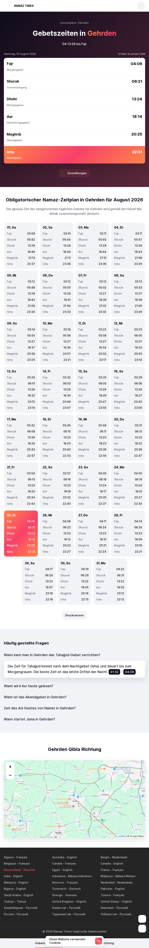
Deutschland (12, 869)
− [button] (10, 775)
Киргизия (107, 907)
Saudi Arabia (12, 895)
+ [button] (10, 766)
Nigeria (8, 888)
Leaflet (121, 836)
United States (110, 901)
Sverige (57, 895)
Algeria (8, 857)
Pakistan (106, 888)
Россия (9, 914)
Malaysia (107, 876)
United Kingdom (63, 901)
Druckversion (74, 615)
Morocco (58, 882)
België (105, 857)
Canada (57, 863)
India (7, 876)
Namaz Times (24, 5)
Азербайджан (13, 907)
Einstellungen (77, 173)
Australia (58, 857)
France (105, 869)
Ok (98, 941)
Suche (141, 6)
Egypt (56, 869)
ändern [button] (93, 214)
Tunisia (105, 895)
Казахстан (59, 907)
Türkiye (9, 901)
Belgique (10, 863)
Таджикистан (61, 914)
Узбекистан (109, 914)
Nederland (107, 882)
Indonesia (58, 876)
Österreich (59, 888)
